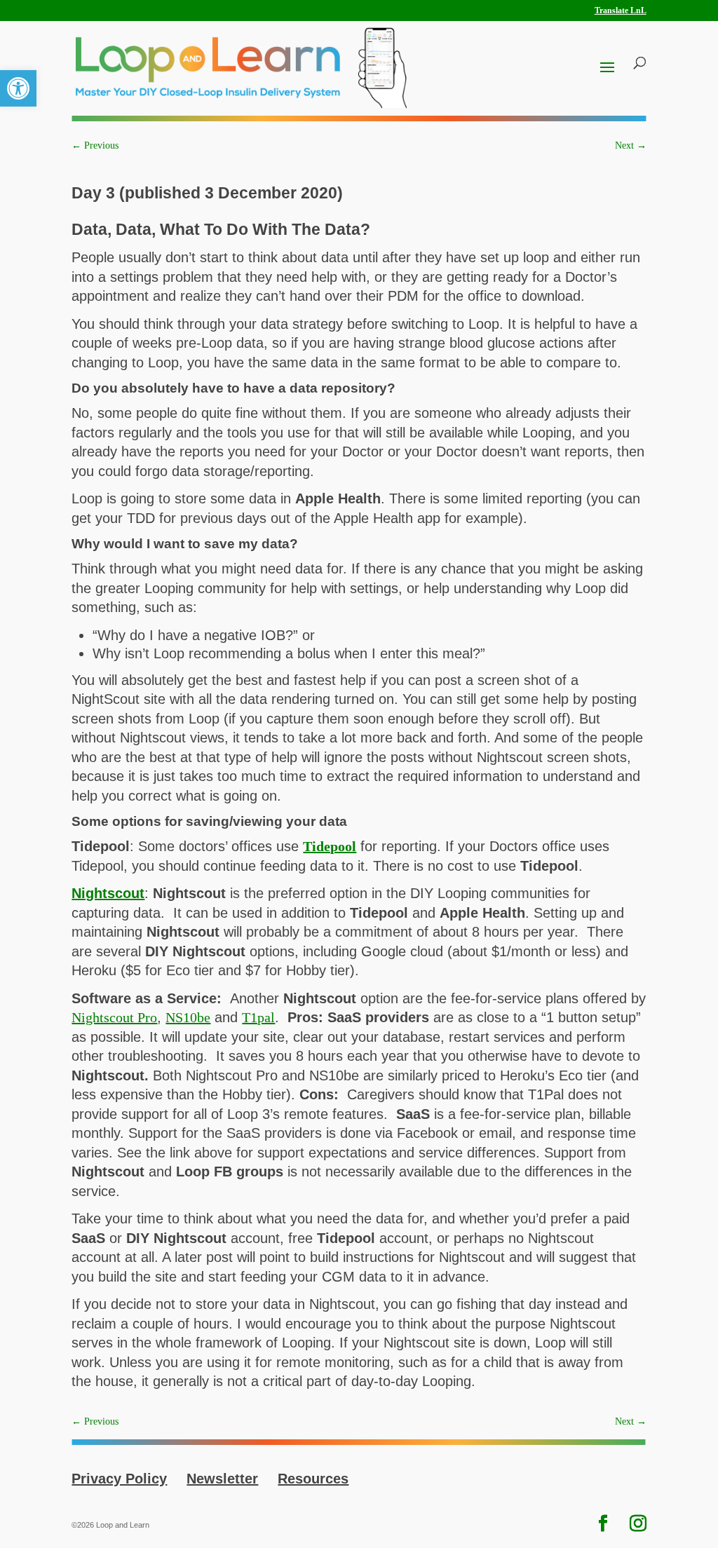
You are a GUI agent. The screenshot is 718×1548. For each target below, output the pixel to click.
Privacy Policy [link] (119, 1478)
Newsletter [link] (222, 1478)
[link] (18, 88)
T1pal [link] (258, 1017)
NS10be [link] (187, 1017)
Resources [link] (313, 1478)
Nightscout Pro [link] (114, 1017)
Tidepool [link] (329, 846)
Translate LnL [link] (620, 10)
